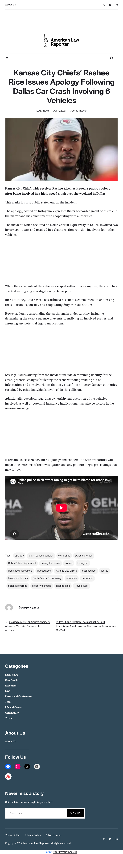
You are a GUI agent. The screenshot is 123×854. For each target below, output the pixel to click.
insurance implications (20, 570)
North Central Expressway (47, 578)
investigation (44, 570)
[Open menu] (7, 58)
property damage (41, 585)
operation (71, 578)
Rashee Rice (63, 585)
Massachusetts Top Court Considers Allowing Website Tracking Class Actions (27, 626)
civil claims (64, 555)
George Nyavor (78, 110)
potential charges (17, 585)
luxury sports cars (18, 578)
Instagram (82, 563)
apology (19, 555)
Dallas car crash (83, 555)
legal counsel (89, 570)
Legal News (42, 110)
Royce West (81, 585)
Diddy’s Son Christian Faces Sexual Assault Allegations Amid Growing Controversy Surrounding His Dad (86, 626)
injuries (69, 563)
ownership (87, 578)
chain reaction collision (41, 555)
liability (104, 570)
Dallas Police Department (22, 563)
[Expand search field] (111, 58)
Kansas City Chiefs (66, 570)
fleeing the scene (50, 563)
